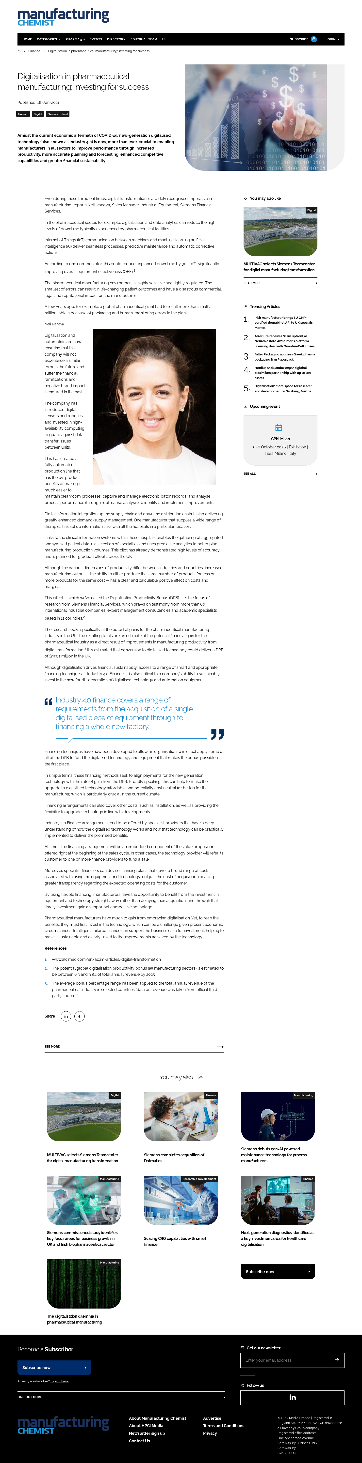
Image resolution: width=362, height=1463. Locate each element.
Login (331, 39)
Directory (116, 39)
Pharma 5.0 (75, 39)
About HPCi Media (146, 1425)
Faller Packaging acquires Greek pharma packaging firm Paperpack (285, 357)
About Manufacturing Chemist (157, 1418)
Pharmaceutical (58, 114)
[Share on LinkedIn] (66, 1016)
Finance (23, 114)
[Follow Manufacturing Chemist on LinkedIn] (292, 1399)
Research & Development (199, 1178)
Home (27, 39)
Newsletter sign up (147, 1433)
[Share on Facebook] (79, 1016)
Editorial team (144, 39)
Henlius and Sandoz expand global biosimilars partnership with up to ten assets (283, 373)
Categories (47, 39)
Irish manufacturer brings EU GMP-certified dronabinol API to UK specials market (284, 322)
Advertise (212, 1418)
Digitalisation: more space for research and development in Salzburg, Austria (284, 389)
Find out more (29, 1397)
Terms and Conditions (223, 1425)
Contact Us (139, 1441)
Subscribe (299, 39)
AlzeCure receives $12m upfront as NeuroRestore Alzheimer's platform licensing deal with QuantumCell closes (284, 341)
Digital (38, 114)
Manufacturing (303, 1095)
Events (96, 39)
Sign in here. (59, 1381)
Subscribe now (260, 1271)
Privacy (210, 1433)
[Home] (19, 51)
